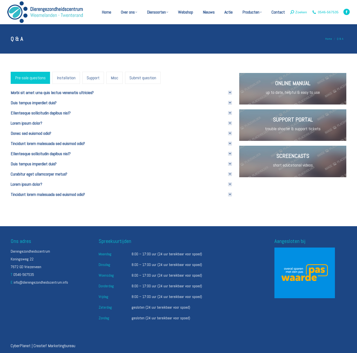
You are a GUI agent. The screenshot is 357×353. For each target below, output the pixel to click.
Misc (114, 77)
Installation (66, 77)
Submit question (142, 77)
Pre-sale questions (30, 77)
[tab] (30, 78)
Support (93, 77)
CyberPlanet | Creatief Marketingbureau (43, 345)
